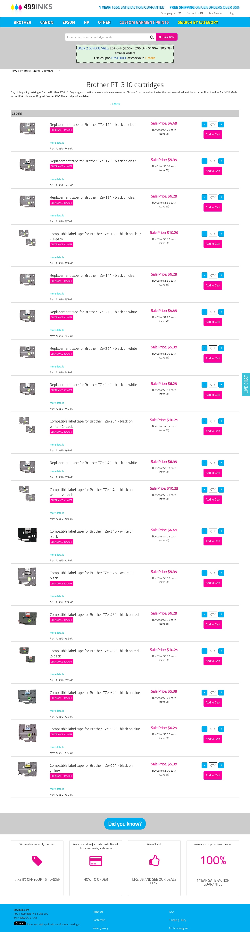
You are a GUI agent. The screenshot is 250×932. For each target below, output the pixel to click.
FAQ (171, 911)
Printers (25, 71)
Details (150, 57)
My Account (216, 13)
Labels (116, 104)
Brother (22, 22)
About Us (98, 911)
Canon (47, 22)
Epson (68, 22)
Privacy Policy (100, 928)
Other (104, 22)
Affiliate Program (178, 928)
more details (57, 142)
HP (86, 22)
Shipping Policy (177, 920)
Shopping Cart (169, 13)
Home (14, 71)
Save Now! (168, 37)
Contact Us (193, 13)
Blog (231, 13)
